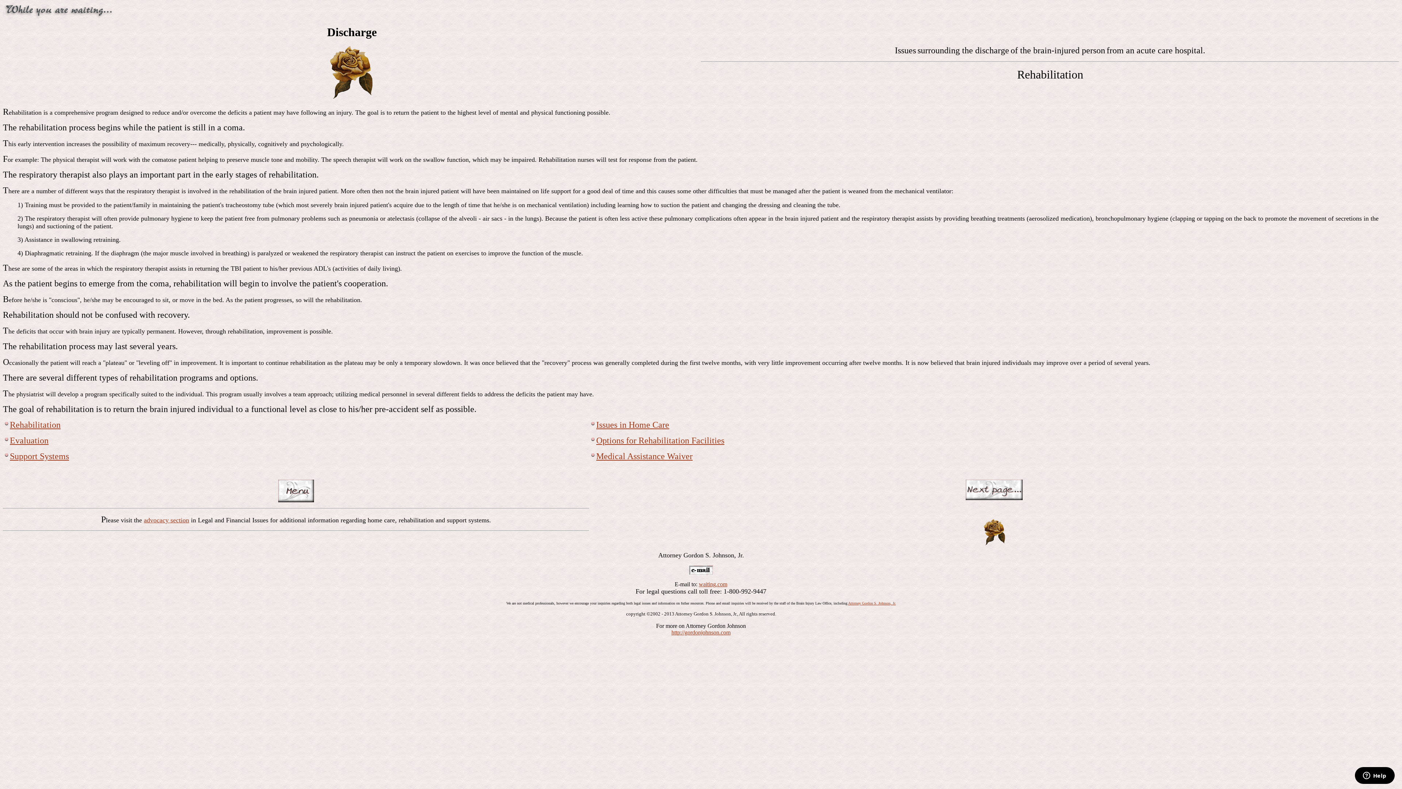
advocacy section (166, 520)
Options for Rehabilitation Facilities (660, 440)
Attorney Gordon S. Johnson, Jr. (872, 603)
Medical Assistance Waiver (644, 456)
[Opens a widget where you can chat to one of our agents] (1375, 776)
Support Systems (39, 456)
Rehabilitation (35, 425)
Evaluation (29, 440)
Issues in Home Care (632, 425)
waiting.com (713, 584)
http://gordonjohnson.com (701, 632)
